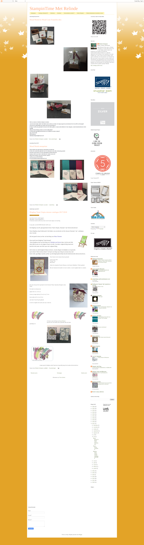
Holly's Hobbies (96, 336)
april (95, 462)
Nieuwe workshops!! (102, 327)
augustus (96, 432)
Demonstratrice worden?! (69, 13)
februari (95, 466)
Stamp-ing (94, 325)
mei (94, 460)
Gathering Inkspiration (97, 258)
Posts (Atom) (62, 377)
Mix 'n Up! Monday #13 (102, 372)
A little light (100, 296)
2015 (93, 472)
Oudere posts (84, 373)
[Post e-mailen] (59, 139)
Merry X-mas (100, 286)
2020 (93, 417)
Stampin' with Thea (96, 366)
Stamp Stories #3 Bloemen (103, 357)
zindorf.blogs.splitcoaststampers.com (101, 279)
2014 (93, 474)
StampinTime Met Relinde (54, 8)
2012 (93, 478)
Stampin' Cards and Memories (99, 371)
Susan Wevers (62, 321)
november (96, 427)
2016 (93, 470)
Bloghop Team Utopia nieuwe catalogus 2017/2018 (48, 212)
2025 (93, 408)
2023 (93, 412)
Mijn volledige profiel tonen (96, 65)
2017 (93, 423)
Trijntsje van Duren (55, 242)
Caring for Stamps (96, 305)
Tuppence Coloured (96, 295)
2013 (93, 476)
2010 (93, 482)
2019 (93, 419)
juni (94, 436)
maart (95, 464)
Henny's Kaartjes (96, 346)
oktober (95, 429)
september (96, 431)
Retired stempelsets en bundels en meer (94, 13)
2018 (93, 421)
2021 (93, 416)
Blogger (80, 534)
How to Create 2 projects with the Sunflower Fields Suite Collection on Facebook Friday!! (105, 261)
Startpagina (33, 13)
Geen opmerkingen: (53, 139)
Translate (101, 228)
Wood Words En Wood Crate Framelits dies (45, 20)
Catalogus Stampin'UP (43, 13)
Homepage (59, 373)
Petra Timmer (58, 236)
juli (94, 434)
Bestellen (59, 13)
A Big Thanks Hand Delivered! (104, 337)
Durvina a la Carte (96, 381)
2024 (93, 410)
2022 (93, 414)
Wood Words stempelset (38, 146)
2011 (93, 480)
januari (95, 468)
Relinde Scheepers (103, 43)
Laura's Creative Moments (98, 268)
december (96, 425)
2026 (93, 406)
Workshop (52, 13)
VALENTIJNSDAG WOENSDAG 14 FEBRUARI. (102, 367)
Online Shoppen (80, 13)
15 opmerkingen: (52, 368)
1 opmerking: (52, 204)
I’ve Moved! (94, 280)
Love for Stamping (96, 356)
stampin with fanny (96, 315)
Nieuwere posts (34, 373)
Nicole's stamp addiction (98, 391)
